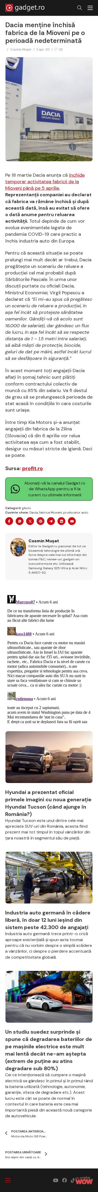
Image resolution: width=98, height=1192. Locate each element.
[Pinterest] (40, 521)
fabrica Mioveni (50, 512)
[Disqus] (49, 658)
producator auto (75, 512)
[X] (30, 521)
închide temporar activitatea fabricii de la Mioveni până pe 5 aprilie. (45, 181)
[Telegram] (51, 521)
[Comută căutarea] (80, 8)
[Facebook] (9, 521)
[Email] (72, 521)
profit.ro (32, 468)
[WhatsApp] (20, 521)
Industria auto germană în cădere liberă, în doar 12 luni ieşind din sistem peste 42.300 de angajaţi (47, 920)
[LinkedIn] (61, 521)
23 (61, 49)
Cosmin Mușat (20, 49)
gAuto (26, 508)
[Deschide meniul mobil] (90, 8)
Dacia (34, 512)
